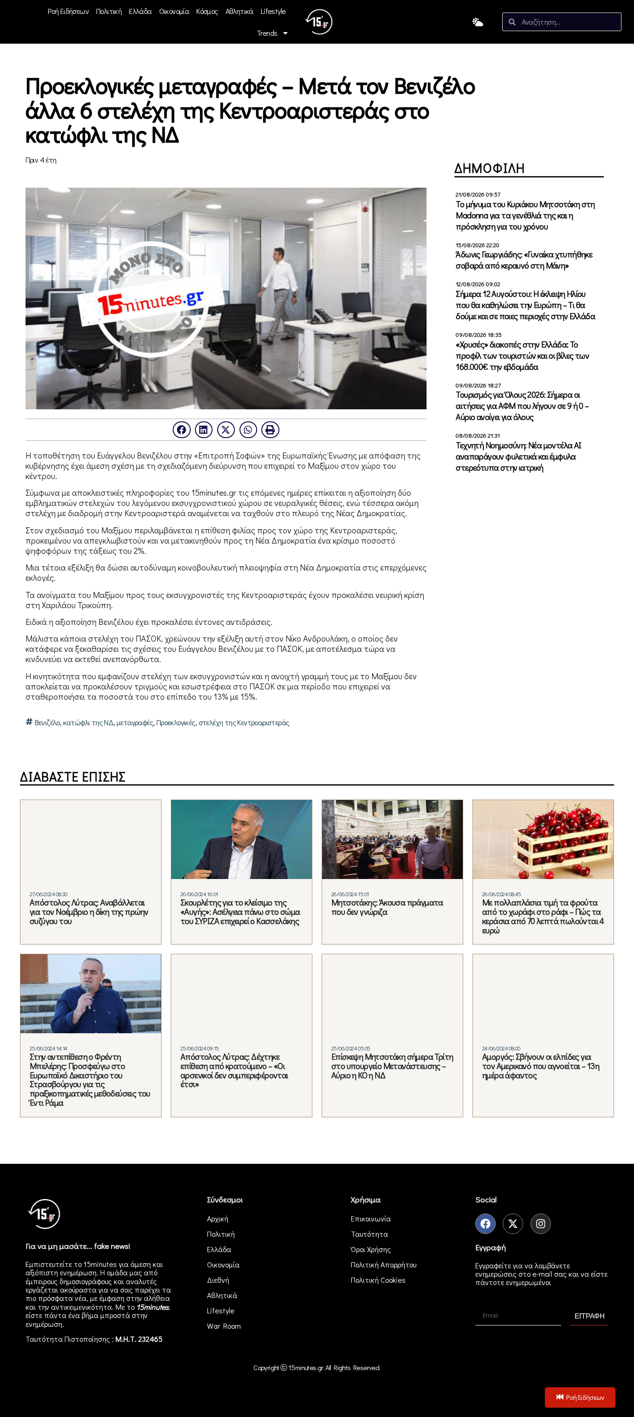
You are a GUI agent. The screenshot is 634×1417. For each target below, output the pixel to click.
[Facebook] (485, 1224)
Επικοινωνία (371, 1218)
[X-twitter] (513, 1224)
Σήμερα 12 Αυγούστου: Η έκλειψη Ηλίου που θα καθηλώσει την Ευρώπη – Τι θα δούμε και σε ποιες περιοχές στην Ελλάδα (525, 304)
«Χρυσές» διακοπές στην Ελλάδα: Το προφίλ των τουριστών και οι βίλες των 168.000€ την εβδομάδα (522, 355)
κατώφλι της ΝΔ (88, 722)
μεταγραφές (134, 722)
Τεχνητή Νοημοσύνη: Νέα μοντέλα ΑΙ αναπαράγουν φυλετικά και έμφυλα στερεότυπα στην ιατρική (518, 456)
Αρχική (217, 1218)
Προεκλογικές (175, 722)
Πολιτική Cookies (378, 1280)
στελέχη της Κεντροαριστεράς (244, 722)
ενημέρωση (44, 1324)
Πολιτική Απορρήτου (383, 1264)
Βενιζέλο (47, 722)
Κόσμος (207, 11)
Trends (267, 33)
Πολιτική (109, 11)
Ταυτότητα (369, 1234)
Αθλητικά (239, 11)
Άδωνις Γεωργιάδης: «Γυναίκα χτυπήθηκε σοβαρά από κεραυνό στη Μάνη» (524, 260)
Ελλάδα (140, 11)
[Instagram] (540, 1224)
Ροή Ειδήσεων (68, 11)
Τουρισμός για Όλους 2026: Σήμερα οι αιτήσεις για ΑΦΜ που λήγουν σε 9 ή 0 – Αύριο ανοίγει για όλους (522, 405)
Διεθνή (218, 1280)
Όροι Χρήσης (371, 1249)
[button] (181, 429)
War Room (224, 1326)
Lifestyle (273, 11)
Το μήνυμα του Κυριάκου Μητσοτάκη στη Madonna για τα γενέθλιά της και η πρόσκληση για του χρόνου (525, 215)
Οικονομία (174, 11)
